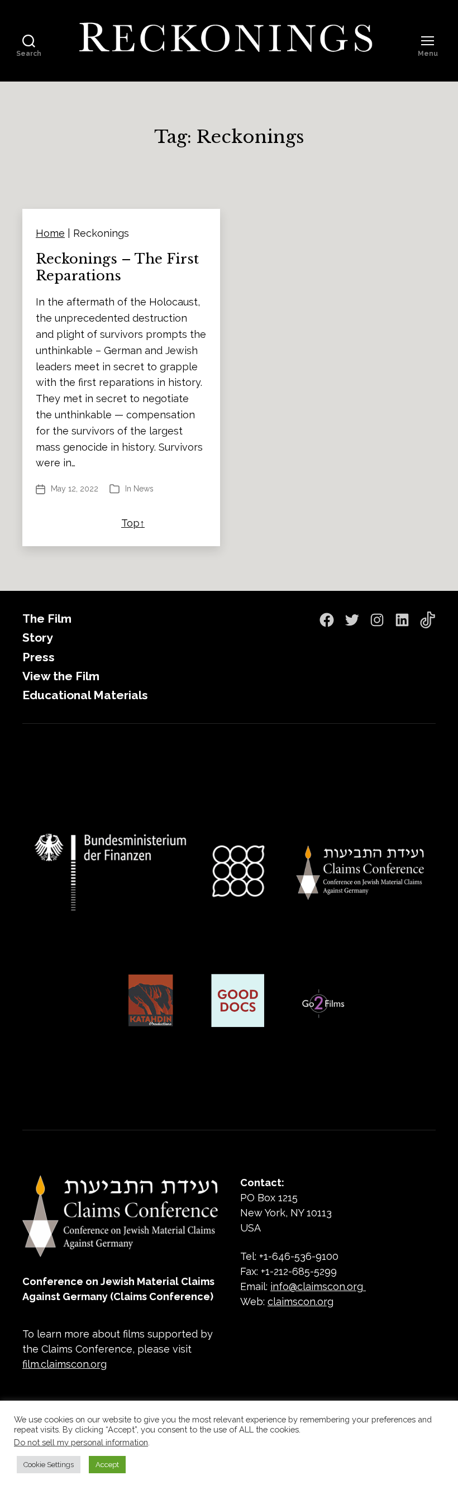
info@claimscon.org (316, 1286)
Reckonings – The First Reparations (117, 267)
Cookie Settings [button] (48, 1464)
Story (37, 637)
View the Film (60, 676)
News (143, 488)
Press (38, 657)
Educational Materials (85, 695)
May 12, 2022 (74, 488)
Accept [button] (107, 1464)
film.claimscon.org (64, 1364)
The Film (46, 618)
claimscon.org (300, 1301)
